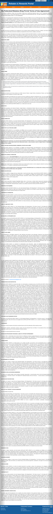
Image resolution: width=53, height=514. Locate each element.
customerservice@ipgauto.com (48, 512)
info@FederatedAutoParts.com (27, 510)
